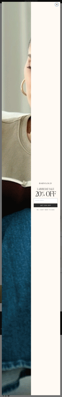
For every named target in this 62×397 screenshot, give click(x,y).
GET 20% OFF (45, 205)
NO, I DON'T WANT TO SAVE (46, 209)
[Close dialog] (57, 4)
